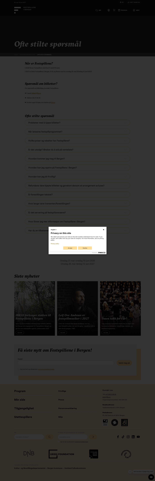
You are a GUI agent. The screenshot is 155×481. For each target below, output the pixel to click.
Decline (85, 248)
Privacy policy (55, 243)
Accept (70, 248)
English (53, 229)
